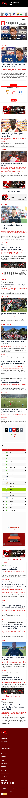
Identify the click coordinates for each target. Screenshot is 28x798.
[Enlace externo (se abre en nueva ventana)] (14, 23)
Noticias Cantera (4, 743)
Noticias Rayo (4, 741)
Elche (11, 504)
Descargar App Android (6, 776)
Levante (11, 501)
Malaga (11, 498)
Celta (11, 492)
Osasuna (12, 470)
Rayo (11, 489)
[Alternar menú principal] (24, 3)
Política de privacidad (14, 791)
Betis (11, 464)
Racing (11, 474)
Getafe (11, 480)
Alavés (11, 452)
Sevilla (11, 461)
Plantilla (2, 750)
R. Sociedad (12, 510)
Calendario (3, 756)
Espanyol (12, 477)
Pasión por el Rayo (14, 3)
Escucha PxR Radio (5, 773)
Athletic (11, 507)
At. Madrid (12, 467)
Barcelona (12, 455)
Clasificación (4, 753)
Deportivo (12, 483)
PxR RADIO (14, 100)
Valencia (12, 495)
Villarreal (12, 486)
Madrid (11, 458)
